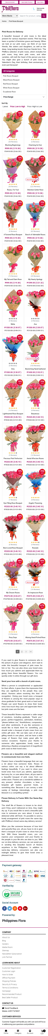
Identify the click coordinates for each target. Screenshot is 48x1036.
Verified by (8, 885)
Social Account (10, 902)
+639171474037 (14, 1011)
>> (31, 651)
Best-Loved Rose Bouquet (13, 548)
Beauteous (35, 413)
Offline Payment (8, 978)
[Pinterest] (20, 908)
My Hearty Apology (35, 279)
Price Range (8, 97)
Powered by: (8, 915)
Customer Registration (11, 968)
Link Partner (7, 957)
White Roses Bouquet (11, 88)
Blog (4, 940)
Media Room (7, 947)
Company (6, 932)
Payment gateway (11, 865)
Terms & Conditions (10, 987)
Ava (35, 324)
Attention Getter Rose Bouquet (35, 191)
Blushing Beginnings (13, 145)
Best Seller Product (27, 2)
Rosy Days (13, 637)
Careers (5, 944)
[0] (42, 1031)
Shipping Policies (9, 981)
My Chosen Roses (13, 592)
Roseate (35, 548)
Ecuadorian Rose (9, 91)
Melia (13, 324)
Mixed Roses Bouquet (11, 80)
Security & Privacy (9, 984)
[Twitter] (9, 908)
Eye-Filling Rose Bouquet (13, 503)
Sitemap (5, 950)
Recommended (10, 2)
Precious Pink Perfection (13, 458)
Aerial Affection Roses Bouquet (35, 459)
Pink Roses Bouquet (16, 21)
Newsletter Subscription (12, 953)
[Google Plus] (25, 908)
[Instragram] (15, 908)
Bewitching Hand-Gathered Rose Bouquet (35, 370)
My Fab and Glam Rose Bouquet (13, 280)
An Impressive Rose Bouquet (35, 593)
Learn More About (11, 962)
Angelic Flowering (35, 503)
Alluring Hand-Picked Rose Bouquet (35, 638)
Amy (13, 369)
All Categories (9, 71)
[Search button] (43, 16)
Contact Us (7, 1003)
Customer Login (8, 971)
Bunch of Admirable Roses (35, 234)
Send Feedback (11, 1008)
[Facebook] (4, 908)
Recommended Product (12, 994)
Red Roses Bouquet (10, 84)
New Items (40, 2)
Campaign (6, 991)
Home (4, 21)
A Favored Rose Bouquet (13, 234)
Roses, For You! (13, 190)
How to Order (7, 974)
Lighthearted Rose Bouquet (13, 413)
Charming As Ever (35, 145)
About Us (6, 937)
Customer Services (11, 1016)
